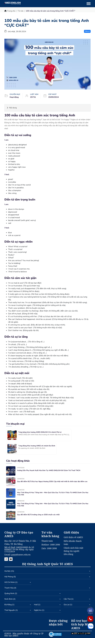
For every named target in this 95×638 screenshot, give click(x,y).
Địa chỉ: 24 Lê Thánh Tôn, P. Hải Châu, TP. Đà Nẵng (20, 542)
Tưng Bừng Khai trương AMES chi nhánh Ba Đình (36, 446)
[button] (47, 572)
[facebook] (6, 559)
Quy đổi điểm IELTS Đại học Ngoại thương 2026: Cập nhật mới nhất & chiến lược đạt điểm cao (52, 481)
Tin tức (20, 11)
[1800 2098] (90, 619)
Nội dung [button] (13, 107)
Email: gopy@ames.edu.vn (17, 554)
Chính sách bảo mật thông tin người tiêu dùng (73, 551)
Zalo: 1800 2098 (49, 548)
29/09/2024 (53, 97)
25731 (33, 97)
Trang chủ (11, 11)
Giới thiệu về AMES (73, 537)
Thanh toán (47, 540)
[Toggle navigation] (89, 3)
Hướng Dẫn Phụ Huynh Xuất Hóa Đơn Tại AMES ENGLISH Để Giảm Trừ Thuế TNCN (48, 470)
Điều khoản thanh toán (73, 543)
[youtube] (11, 559)
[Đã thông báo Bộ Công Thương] (58, 634)
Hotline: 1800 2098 (50, 544)
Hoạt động (14, 97)
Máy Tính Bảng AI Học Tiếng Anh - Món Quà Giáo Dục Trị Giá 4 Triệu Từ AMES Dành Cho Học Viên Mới (52, 493)
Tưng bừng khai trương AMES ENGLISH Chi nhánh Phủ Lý (39, 432)
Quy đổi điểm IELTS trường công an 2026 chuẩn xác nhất (38, 515)
